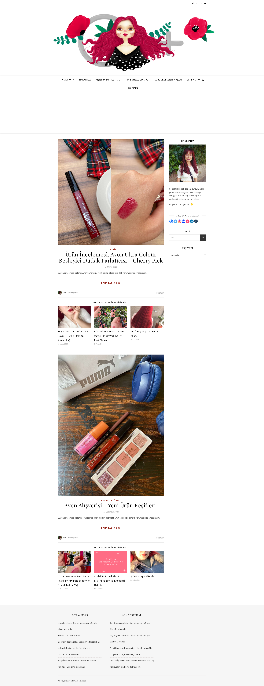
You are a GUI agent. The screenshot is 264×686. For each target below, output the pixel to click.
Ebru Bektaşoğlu (70, 292)
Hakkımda (85, 79)
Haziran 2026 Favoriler (68, 654)
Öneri (117, 500)
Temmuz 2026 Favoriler (69, 635)
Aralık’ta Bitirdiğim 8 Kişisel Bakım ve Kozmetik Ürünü (110, 581)
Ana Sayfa (68, 79)
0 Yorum (160, 292)
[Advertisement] (132, 113)
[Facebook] (171, 221)
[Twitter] (175, 221)
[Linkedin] (192, 221)
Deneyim (192, 79)
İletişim (133, 88)
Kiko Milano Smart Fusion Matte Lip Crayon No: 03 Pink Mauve (109, 336)
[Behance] (183, 221)
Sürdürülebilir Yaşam (168, 79)
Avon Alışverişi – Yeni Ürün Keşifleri (110, 505)
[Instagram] (179, 221)
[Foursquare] (187, 221)
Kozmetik (110, 249)
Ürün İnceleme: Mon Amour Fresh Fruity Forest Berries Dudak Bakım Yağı (74, 581)
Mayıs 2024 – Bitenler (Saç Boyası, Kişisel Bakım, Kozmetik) (73, 336)
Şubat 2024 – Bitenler (143, 576)
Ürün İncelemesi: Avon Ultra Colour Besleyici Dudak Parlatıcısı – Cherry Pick (111, 257)
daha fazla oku (111, 283)
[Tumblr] (196, 221)
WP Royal (62, 681)
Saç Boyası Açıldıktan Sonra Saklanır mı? (128, 623)
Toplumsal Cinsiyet (138, 79)
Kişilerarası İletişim (108, 79)
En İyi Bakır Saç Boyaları (121, 648)
